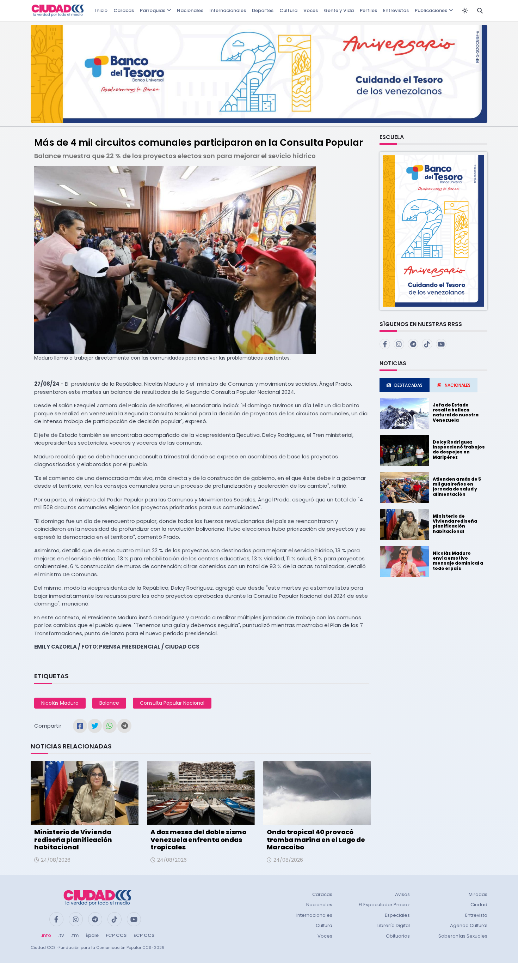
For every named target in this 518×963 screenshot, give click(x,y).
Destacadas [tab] (408, 385)
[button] (433, 231)
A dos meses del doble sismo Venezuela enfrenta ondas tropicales (198, 839)
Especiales (397, 915)
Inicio (101, 10)
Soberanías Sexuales (462, 936)
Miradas (478, 894)
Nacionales (190, 10)
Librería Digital (393, 925)
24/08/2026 (55, 859)
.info (46, 935)
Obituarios (398, 936)
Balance (109, 702)
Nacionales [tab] (457, 385)
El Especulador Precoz (384, 904)
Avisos (402, 894)
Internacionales (227, 10)
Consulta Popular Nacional (172, 702)
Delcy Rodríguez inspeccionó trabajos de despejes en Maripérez (459, 449)
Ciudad (478, 904)
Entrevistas (396, 10)
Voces (310, 10)
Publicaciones (431, 10)
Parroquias (152, 10)
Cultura (288, 10)
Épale (92, 935)
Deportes (262, 10)
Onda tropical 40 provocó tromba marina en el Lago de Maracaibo (316, 839)
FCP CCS (116, 935)
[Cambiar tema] (464, 10)
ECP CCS (144, 935)
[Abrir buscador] (480, 10)
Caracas (123, 10)
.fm (75, 935)
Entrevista (476, 915)
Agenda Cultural (468, 925)
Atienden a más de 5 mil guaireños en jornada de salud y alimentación (457, 486)
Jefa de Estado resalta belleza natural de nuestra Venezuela (456, 412)
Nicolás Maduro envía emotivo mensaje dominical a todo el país (458, 560)
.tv (61, 935)
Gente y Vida (339, 10)
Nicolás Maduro (60, 702)
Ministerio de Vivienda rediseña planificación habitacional (73, 839)
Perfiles (368, 10)
